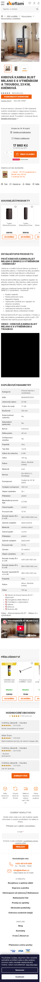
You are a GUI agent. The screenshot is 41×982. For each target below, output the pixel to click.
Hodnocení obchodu (20, 712)
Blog (20, 926)
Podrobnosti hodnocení (16, 97)
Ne (22, 416)
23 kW (23, 402)
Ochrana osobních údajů (20, 913)
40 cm (23, 433)
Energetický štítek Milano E (18, 600)
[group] (20, 42)
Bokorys (10, 607)
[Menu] (3, 3)
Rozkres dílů (12, 609)
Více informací (31, 965)
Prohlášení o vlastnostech (17, 602)
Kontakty (20, 931)
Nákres (10, 604)
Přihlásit (20, 847)
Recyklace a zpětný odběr (20, 883)
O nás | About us (20, 936)
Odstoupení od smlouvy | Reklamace (20, 893)
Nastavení (19, 970)
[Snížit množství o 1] (11, 155)
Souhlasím (19, 977)
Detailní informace (8, 119)
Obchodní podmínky (20, 908)
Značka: (6, 101)
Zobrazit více (20, 776)
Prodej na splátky (20, 903)
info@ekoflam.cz (21, 870)
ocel (23, 469)
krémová (24, 429)
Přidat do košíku (27, 154)
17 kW (23, 406)
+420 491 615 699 (23, 863)
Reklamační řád (20, 898)
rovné (23, 449)
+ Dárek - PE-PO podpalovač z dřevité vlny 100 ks (23, 174)
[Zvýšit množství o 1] (11, 152)
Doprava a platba (20, 888)
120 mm (24, 411)
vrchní (23, 507)
